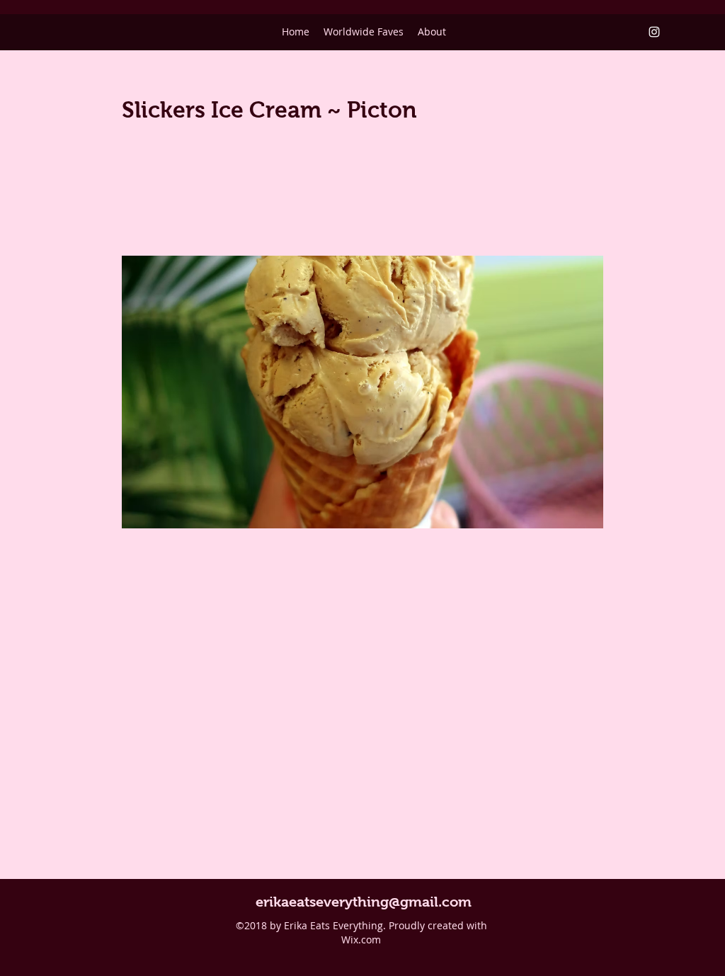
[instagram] (654, 32)
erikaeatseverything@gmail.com (364, 901)
